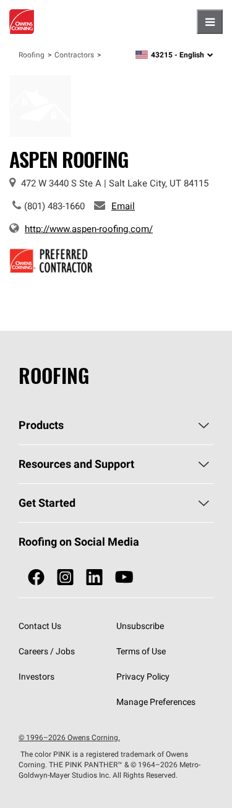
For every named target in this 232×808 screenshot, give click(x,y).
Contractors (74, 54)
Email (123, 206)
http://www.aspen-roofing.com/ (89, 229)
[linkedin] (94, 577)
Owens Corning (21, 21)
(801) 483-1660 (54, 206)
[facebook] (36, 577)
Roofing (32, 54)
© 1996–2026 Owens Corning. (69, 737)
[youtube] (124, 577)
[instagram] (65, 577)
